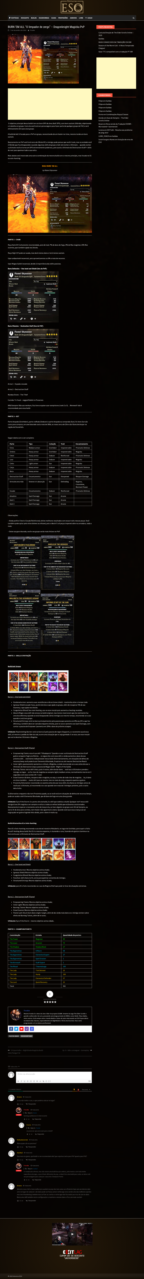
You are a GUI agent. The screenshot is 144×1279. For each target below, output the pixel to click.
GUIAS (53, 18)
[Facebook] (11, 1029)
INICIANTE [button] (25, 18)
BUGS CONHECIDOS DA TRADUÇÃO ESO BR (115, 42)
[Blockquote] (37, 1081)
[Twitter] (16, 1029)
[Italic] (21, 1081)
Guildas (101, 39)
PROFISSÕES (63, 18)
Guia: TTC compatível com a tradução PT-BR (116, 52)
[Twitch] (97, 18)
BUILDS (34, 18)
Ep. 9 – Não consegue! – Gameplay (76, 1050)
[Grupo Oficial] (101, 18)
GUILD (90, 18)
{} (46, 1081)
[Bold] (18, 1081)
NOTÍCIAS (15, 18)
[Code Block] (40, 1081)
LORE (81, 18)
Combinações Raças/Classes (117, 114)
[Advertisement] (50, 104)
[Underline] (24, 1081)
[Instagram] (32, 1029)
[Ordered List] (30, 1081)
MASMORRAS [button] (44, 18)
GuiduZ (35, 1169)
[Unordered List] (34, 1081)
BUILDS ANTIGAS (26, 1036)
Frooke (32, 30)
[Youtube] (99, 18)
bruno (35, 1113)
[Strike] (27, 1081)
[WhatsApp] (94, 18)
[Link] (43, 1081)
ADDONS (73, 18)
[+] (49, 1081)
